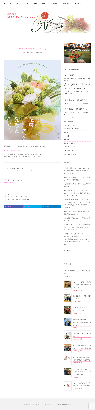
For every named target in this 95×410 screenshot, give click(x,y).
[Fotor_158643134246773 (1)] (32, 100)
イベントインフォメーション (12, 3)
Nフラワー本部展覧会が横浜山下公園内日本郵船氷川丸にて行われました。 (82, 284)
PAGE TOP (91, 396)
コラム (26, 3)
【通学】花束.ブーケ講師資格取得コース (76, 109)
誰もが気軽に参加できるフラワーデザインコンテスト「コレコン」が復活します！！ (82, 371)
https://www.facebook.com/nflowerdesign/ (18, 171)
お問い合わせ (67, 3)
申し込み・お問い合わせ (71, 143)
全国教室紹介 (55, 3)
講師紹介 (44, 3)
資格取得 (66, 139)
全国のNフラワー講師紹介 (71, 129)
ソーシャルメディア (70, 150)
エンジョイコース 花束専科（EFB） (75, 88)
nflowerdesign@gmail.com (12, 150)
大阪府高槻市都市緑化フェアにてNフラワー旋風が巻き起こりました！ (82, 322)
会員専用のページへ (70, 154)
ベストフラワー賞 (69, 125)
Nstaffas (39, 53)
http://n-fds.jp (8, 182)
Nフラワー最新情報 (69, 75)
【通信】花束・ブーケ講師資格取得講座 (75, 100)
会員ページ (78, 3)
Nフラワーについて (69, 147)
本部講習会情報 (68, 121)
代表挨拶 (34, 3)
